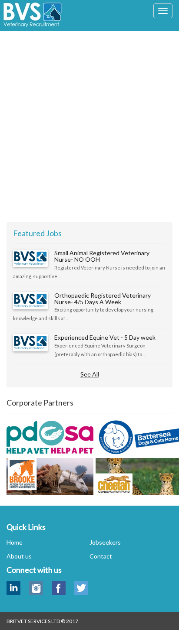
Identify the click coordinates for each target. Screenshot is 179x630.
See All (89, 374)
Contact (101, 556)
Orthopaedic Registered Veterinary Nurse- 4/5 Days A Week (102, 298)
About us (19, 556)
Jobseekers (105, 542)
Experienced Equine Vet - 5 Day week (105, 337)
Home (15, 542)
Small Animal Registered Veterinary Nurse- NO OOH (101, 256)
